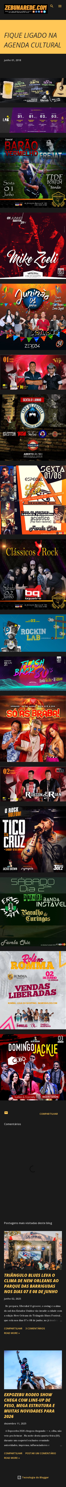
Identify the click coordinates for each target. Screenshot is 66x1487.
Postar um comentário (40, 1453)
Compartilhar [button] (49, 1113)
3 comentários (35, 1328)
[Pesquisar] (52, 6)
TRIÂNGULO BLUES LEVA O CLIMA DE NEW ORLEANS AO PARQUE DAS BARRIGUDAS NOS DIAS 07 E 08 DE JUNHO (31, 1283)
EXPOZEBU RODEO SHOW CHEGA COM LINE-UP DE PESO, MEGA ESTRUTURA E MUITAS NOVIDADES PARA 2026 (29, 1405)
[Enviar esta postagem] (6, 1113)
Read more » (12, 1333)
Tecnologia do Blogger (35, 1477)
